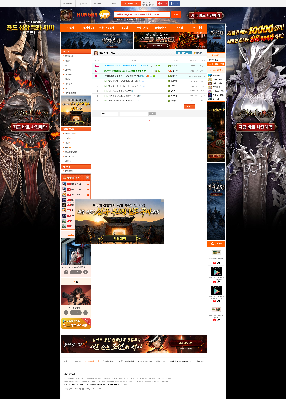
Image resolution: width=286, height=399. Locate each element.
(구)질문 (68, 74)
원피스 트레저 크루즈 (218, 83)
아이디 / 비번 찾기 (148, 5)
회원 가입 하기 (147, 2)
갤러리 (67, 79)
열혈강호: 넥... (76, 184)
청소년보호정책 (108, 361)
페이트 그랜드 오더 (218, 79)
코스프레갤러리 (71, 152)
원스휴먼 (215, 99)
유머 (68, 138)
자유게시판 (70, 133)
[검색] (152, 113)
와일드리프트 (131, 19)
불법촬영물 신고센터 (126, 361)
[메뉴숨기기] (200, 33)
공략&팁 (68, 70)
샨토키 (172, 86)
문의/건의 (69, 171)
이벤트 (67, 61)
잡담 (67, 65)
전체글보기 (69, 56)
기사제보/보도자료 (145, 361)
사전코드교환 (70, 93)
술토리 (172, 91)
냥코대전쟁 (216, 75)
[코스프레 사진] (76, 251)
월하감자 (173, 81)
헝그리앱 (174, 66)
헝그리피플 (69, 157)
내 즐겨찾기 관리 (216, 64)
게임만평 (68, 161)
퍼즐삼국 (103, 52)
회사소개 (67, 361)
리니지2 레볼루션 (218, 95)
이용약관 (77, 361)
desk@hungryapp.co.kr (160, 381)
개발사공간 (200, 361)
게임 (68, 143)
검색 (176, 14)
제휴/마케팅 (160, 361)
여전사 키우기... (77, 195)
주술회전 (141, 19)
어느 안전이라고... (76, 307)
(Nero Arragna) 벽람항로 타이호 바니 (78, 267)
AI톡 (68, 147)
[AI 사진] (76, 295)
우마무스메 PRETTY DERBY (218, 91)
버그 (67, 88)
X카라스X (173, 101)
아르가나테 (174, 96)
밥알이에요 (175, 71)
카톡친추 (68, 84)
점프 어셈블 (216, 87)
